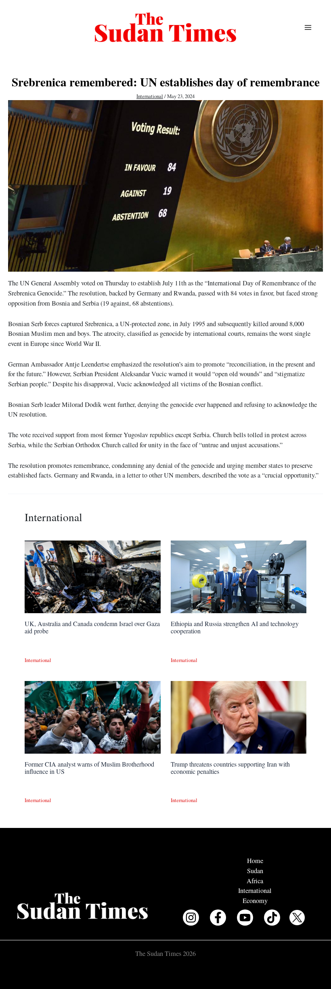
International (149, 96)
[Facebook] (218, 917)
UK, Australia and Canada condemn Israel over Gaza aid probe (92, 627)
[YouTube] (245, 917)
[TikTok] (272, 917)
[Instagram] (191, 917)
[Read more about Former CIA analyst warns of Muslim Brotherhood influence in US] (92, 716)
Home (255, 860)
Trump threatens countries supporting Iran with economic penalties (230, 767)
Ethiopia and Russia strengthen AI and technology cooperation (235, 627)
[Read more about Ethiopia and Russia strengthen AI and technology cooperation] (238, 575)
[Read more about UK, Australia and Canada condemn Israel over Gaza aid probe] (92, 575)
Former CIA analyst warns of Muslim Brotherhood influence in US (89, 767)
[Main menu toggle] (308, 27)
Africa (255, 880)
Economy (255, 900)
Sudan (255, 870)
